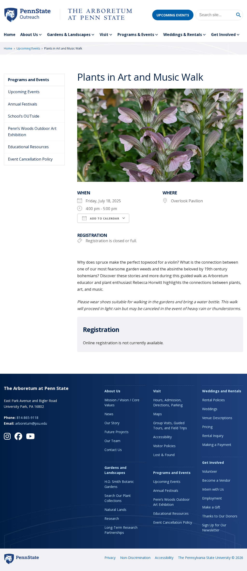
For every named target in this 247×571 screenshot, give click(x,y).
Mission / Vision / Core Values (121, 402)
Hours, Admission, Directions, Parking (168, 402)
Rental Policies (213, 400)
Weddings (209, 409)
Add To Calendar (104, 218)
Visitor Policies (164, 446)
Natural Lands (115, 509)
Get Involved (223, 34)
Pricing (207, 426)
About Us (29, 34)
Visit (104, 34)
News (108, 414)
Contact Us (113, 449)
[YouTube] (30, 436)
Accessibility (162, 437)
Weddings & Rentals (182, 34)
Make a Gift (211, 507)
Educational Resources (28, 146)
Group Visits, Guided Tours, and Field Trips (170, 425)
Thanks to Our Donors (219, 516)
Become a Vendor (216, 480)
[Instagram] (7, 436)
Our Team (112, 440)
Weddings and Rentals (221, 391)
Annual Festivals (22, 104)
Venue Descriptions (217, 418)
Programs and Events (28, 79)
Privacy (110, 557)
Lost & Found (164, 454)
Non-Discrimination (135, 557)
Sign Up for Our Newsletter (214, 527)
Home (9, 34)
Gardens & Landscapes (68, 34)
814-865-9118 (27, 417)
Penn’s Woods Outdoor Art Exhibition (32, 131)
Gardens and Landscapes (115, 470)
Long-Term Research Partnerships (120, 530)
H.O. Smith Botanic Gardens (119, 484)
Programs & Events (135, 34)
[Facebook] (18, 436)
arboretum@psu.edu (31, 423)
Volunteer (209, 471)
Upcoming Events (173, 15)
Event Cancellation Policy (30, 159)
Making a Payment (216, 444)
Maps (157, 414)
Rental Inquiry (212, 435)
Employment (212, 498)
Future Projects (116, 432)
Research (111, 518)
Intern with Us (213, 489)
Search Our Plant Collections (117, 498)
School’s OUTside (23, 116)
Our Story (111, 423)
